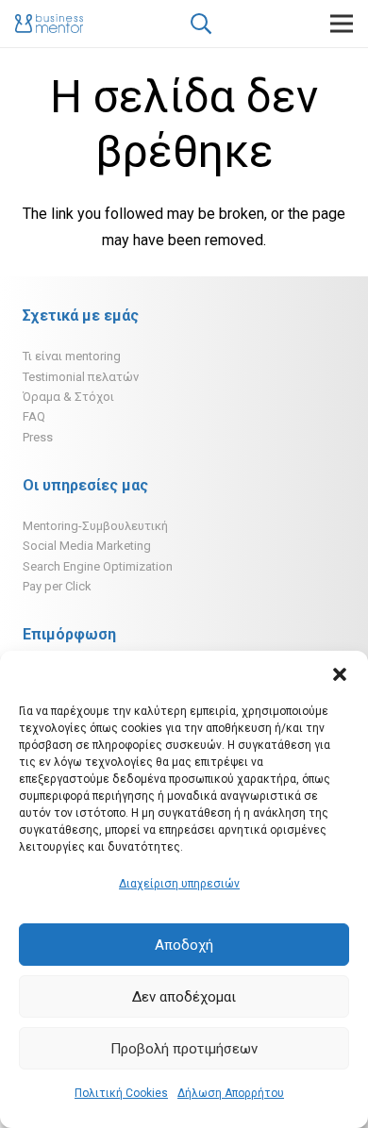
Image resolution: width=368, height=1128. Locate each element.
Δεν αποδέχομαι (184, 996)
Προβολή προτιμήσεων (184, 1048)
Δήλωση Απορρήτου (230, 1093)
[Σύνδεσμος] (49, 23)
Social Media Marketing (87, 546)
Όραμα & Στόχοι (68, 397)
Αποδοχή (184, 945)
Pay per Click (57, 586)
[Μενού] (341, 23)
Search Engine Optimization (98, 566)
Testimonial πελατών (81, 377)
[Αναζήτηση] (200, 23)
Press (38, 437)
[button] (339, 674)
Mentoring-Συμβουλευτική (95, 526)
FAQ (34, 416)
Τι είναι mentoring (72, 356)
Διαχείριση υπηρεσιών (179, 883)
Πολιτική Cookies (121, 1093)
